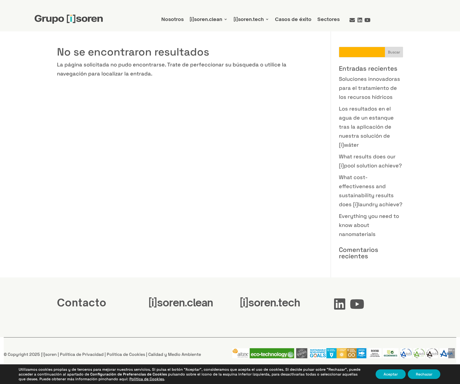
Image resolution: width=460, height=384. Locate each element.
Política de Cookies (126, 354)
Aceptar (391, 374)
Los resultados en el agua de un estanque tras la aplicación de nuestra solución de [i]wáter (366, 126)
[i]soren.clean (206, 19)
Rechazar (424, 374)
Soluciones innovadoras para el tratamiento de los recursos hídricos (369, 87)
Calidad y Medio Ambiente (174, 354)
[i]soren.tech (248, 19)
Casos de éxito (293, 19)
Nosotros (172, 19)
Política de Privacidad (82, 354)
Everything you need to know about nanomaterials (369, 225)
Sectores (328, 19)
